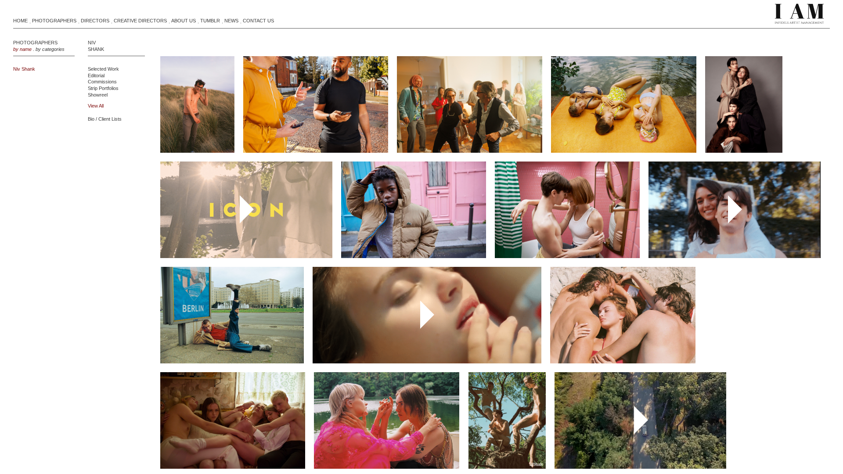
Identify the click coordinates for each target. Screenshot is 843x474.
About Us (183, 20)
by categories (50, 49)
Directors (95, 20)
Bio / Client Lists (105, 119)
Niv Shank (24, 69)
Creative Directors (140, 20)
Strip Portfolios (103, 88)
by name (22, 49)
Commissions (102, 81)
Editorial (96, 75)
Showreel (98, 94)
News (231, 20)
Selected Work (103, 69)
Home (20, 20)
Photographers (54, 20)
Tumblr (210, 20)
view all (96, 105)
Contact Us (258, 20)
